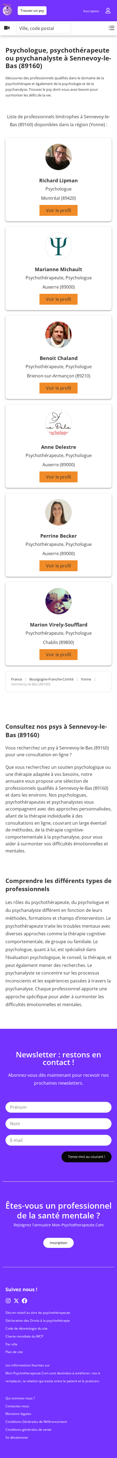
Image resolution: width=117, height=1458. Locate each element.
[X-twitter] (16, 1300)
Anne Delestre (58, 447)
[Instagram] (8, 1300)
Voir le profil (58, 210)
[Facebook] (24, 1300)
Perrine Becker (58, 536)
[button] (111, 28)
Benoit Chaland (59, 358)
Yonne (86, 679)
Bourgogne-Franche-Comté (51, 679)
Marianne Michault (58, 269)
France (16, 679)
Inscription (91, 11)
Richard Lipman (58, 180)
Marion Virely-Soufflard (58, 625)
